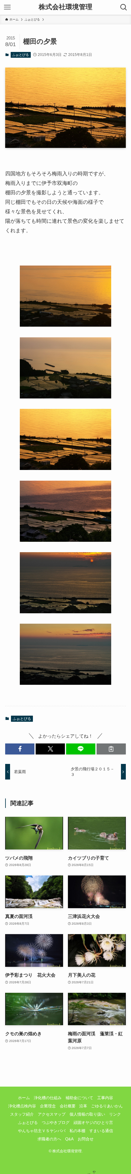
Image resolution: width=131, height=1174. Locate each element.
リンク (115, 1114)
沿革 (83, 1106)
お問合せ (86, 1139)
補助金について (79, 1097)
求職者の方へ (49, 1139)
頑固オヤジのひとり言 (93, 1122)
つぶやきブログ (55, 1122)
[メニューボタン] (7, 7)
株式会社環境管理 (65, 7)
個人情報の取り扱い (87, 1114)
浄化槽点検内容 (22, 1106)
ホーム (24, 1097)
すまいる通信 (101, 1130)
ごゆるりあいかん (107, 1106)
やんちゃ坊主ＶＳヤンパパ (42, 1130)
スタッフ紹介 (22, 1114)
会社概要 (68, 1106)
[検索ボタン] (123, 7)
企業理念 (48, 1106)
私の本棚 (77, 1130)
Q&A (69, 1139)
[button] (19, 748)
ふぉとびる (20, 55)
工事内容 (105, 1097)
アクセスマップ (52, 1114)
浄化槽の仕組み (48, 1097)
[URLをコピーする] (111, 748)
